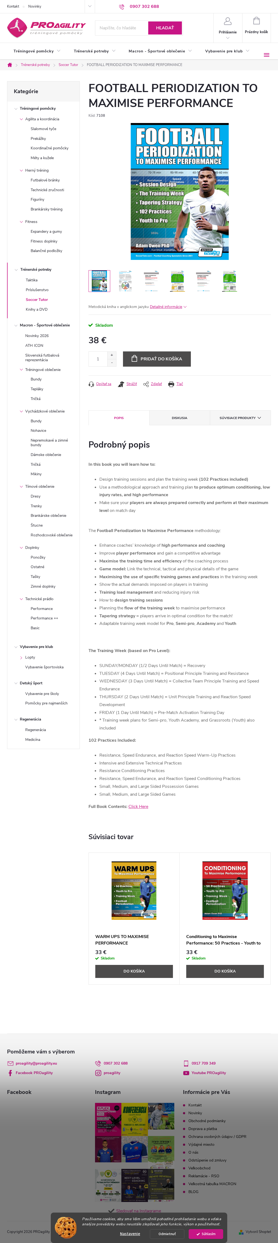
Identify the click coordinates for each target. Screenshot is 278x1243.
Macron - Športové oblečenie (45, 325)
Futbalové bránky (45, 180)
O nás (193, 1152)
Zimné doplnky (43, 586)
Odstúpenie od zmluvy (207, 1160)
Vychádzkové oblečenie (45, 411)
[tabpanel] (134, 919)
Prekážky (38, 138)
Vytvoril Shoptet (258, 1231)
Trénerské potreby (35, 269)
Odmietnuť (167, 1233)
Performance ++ (44, 618)
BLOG (193, 1191)
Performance (42, 608)
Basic (35, 628)
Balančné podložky (46, 250)
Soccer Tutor (37, 299)
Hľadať (165, 28)
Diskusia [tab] (179, 418)
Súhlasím (209, 1233)
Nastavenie (130, 1234)
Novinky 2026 (37, 335)
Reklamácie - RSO (203, 1176)
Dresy (35, 496)
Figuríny (37, 199)
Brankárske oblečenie (48, 515)
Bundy (36, 379)
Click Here (138, 807)
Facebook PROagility (34, 1072)
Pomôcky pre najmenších (46, 703)
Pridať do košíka (161, 359)
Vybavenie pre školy (42, 693)
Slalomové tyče (43, 128)
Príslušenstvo (37, 289)
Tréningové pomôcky (38, 108)
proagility (112, 1072)
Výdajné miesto (201, 1144)
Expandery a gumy (46, 231)
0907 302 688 (116, 1063)
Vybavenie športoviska (44, 667)
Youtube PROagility (209, 1072)
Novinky (34, 6)
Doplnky (32, 547)
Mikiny (36, 474)
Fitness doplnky (44, 241)
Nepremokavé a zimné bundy (49, 443)
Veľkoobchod (199, 1168)
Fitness (31, 221)
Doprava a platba (202, 1128)
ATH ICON (34, 345)
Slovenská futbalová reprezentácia (42, 358)
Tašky (35, 576)
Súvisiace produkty (237, 418)
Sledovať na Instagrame (138, 1211)
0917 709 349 (204, 1063)
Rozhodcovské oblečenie (51, 535)
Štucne (37, 525)
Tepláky (37, 389)
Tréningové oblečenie (43, 369)
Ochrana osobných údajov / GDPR (217, 1136)
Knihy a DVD (37, 309)
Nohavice (38, 430)
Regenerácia (30, 719)
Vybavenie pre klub (36, 646)
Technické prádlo (39, 599)
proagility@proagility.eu (36, 1063)
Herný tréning (37, 170)
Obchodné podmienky (207, 1121)
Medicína (32, 739)
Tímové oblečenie (39, 486)
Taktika (31, 280)
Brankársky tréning (46, 209)
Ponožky (38, 557)
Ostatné (37, 566)
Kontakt (13, 6)
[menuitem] (37, 51)
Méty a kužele (42, 158)
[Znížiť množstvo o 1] (111, 362)
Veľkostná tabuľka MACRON (212, 1184)
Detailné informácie (166, 306)
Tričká (35, 398)
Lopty (30, 657)
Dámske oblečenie (46, 454)
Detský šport (31, 683)
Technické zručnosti (47, 190)
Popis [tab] (119, 418)
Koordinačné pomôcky (49, 148)
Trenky (36, 506)
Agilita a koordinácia (42, 119)
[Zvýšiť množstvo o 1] (111, 355)
